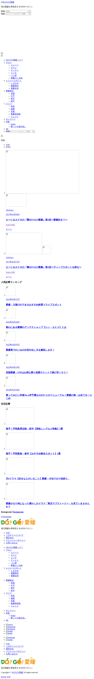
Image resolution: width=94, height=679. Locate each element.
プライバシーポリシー (15, 540)
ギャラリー (11, 119)
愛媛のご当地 (17, 78)
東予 (13, 99)
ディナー (15, 70)
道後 (13, 93)
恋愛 (13, 111)
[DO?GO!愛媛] (7, 2)
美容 (13, 106)
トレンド (15, 117)
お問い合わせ (12, 543)
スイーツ (15, 65)
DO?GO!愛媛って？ (14, 60)
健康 (13, 109)
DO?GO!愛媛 (17, 672)
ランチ (14, 73)
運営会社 (10, 538)
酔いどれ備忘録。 (18, 127)
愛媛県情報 (16, 114)
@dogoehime (6, 517)
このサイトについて (15, 535)
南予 (13, 101)
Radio (13, 124)
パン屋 (14, 75)
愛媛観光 (10, 91)
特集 (8, 122)
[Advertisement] (47, 33)
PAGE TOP (5, 677)
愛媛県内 (15, 86)
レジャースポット (14, 81)
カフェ (14, 68)
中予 (13, 96)
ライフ (9, 104)
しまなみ (15, 83)
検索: (3, 11)
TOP (8, 533)
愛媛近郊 (15, 88)
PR (7, 129)
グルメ (9, 63)
